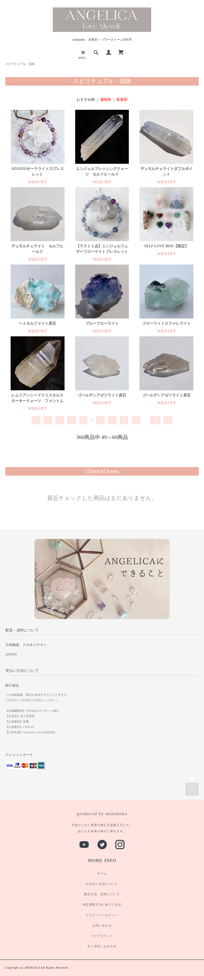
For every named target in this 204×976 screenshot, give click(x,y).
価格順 (105, 100)
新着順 (122, 100)
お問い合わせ (102, 925)
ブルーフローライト (102, 323)
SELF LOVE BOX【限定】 (166, 246)
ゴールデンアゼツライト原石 (102, 395)
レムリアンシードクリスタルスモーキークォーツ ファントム (37, 398)
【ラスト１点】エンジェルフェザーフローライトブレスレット (102, 249)
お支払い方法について (102, 883)
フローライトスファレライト (166, 323)
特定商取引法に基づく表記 (102, 904)
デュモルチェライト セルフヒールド (37, 249)
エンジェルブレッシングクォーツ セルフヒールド (102, 171)
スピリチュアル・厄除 (20, 63)
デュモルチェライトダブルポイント (167, 171)
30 (155, 420)
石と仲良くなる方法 (101, 946)
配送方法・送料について (102, 894)
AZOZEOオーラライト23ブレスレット (37, 171)
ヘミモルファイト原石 (37, 323)
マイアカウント (102, 935)
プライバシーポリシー (102, 915)
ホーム (102, 873)
